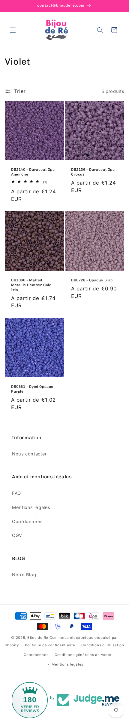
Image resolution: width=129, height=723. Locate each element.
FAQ (16, 493)
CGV (17, 535)
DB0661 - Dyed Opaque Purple (32, 389)
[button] (13, 30)
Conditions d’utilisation (102, 645)
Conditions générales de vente (83, 655)
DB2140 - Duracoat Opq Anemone (33, 172)
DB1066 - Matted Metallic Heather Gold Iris (31, 285)
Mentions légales (31, 507)
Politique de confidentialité (50, 645)
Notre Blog (24, 574)
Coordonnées (27, 521)
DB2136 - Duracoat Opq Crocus (93, 172)
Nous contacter (29, 454)
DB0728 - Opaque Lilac (92, 280)
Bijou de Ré (37, 638)
